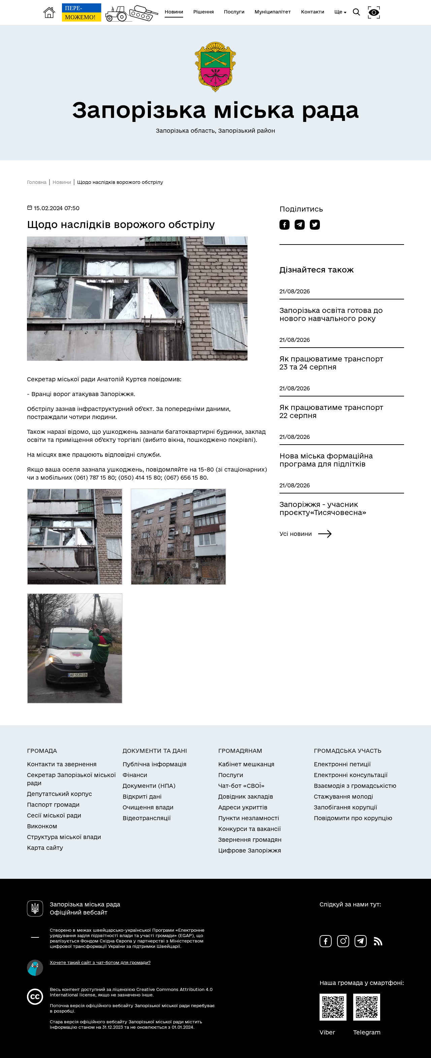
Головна (36, 182)
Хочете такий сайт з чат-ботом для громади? (100, 962)
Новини (62, 182)
